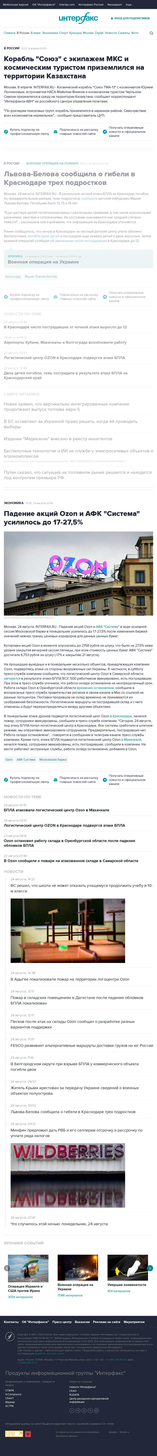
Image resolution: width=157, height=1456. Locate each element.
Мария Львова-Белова (41, 276)
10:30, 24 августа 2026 (39, 503)
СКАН (72, 1391)
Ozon (9, 759)
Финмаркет (114, 4)
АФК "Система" (107, 627)
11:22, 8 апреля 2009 (34, 48)
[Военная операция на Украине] (78, 1279)
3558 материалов (20, 1297)
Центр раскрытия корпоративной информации (89, 1400)
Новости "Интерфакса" (82, 1387)
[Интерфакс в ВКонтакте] (84, 1410)
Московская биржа (52, 759)
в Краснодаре (121, 716)
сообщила (89, 199)
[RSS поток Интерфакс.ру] (90, 1410)
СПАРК (9, 1390)
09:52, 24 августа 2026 (94, 163)
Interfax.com (67, 4)
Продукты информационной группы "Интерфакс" (65, 1373)
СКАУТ (9, 1398)
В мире (35, 33)
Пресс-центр (62, 1322)
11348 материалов (70, 1295)
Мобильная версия (15, 4)
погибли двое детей (43, 236)
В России (23, 33)
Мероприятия (134, 1322)
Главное (9, 33)
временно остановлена (95, 688)
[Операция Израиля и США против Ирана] (28, 1281)
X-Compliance (13, 1394)
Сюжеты (124, 33)
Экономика (50, 33)
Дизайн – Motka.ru (119, 1432)
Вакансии (82, 1322)
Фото (135, 33)
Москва (88, 33)
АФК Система (26, 759)
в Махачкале (131, 740)
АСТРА (9, 1406)
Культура (75, 33)
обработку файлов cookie (49, 1353)
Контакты (11, 1322)
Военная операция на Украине (52, 164)
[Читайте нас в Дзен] (72, 1410)
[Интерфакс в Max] (96, 1410)
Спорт (63, 33)
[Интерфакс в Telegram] (78, 1410)
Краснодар (13, 276)
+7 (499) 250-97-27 (27, 1362)
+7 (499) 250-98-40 (115, 1359)
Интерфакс (78, 18)
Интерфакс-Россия (90, 4)
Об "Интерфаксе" (43, 4)
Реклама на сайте (106, 1322)
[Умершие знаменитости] (128, 1279)
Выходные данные (66, 1436)
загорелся (12, 679)
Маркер (10, 1402)
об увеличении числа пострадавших (79, 241)
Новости (111, 33)
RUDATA (74, 1394)
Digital (99, 33)
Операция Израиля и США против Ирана (25, 1289)
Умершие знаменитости (127, 1285)
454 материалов (119, 1291)
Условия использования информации (78, 1432)
